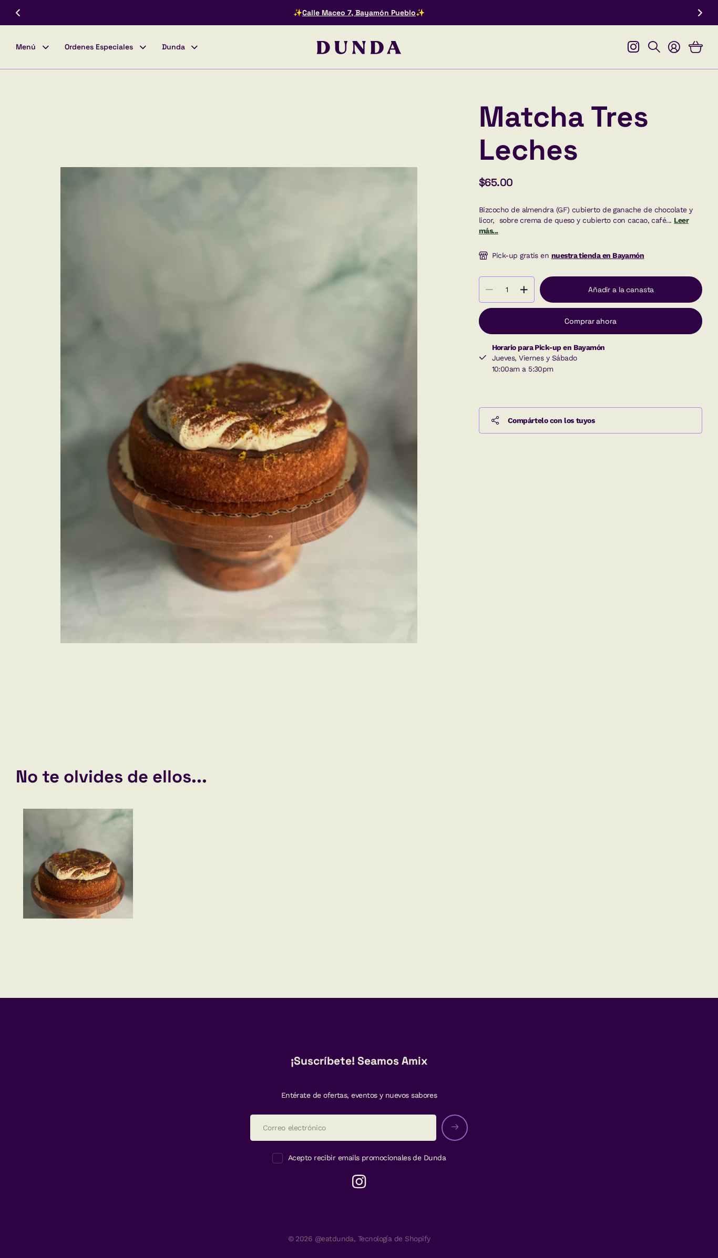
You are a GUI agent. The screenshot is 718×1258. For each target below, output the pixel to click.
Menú (26, 46)
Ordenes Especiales (99, 46)
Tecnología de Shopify (394, 1238)
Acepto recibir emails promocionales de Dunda (367, 1157)
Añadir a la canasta (621, 289)
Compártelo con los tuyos (551, 420)
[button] (18, 12)
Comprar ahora (590, 321)
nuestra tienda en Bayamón (597, 255)
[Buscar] (654, 47)
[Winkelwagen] (695, 47)
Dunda (173, 46)
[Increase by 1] (524, 289)
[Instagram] (359, 1182)
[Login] (674, 47)
